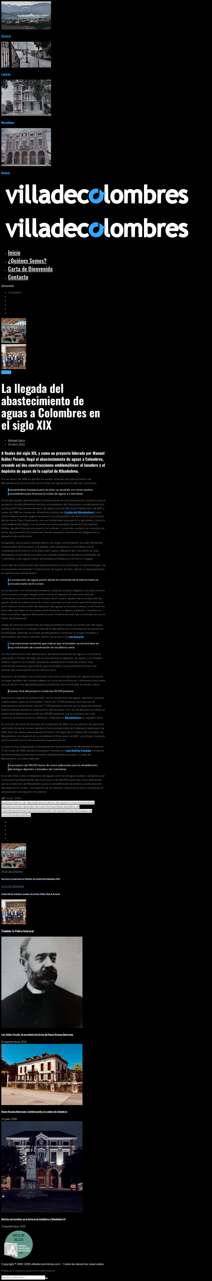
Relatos (5, 173)
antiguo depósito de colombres (33, 807)
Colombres (33, 811)
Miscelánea (7, 122)
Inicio (14, 252)
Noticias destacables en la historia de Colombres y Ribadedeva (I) (33, 1219)
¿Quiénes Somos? (27, 261)
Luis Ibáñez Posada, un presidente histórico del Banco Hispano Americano (37, 1034)
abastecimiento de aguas (17, 802)
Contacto (18, 277)
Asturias (21, 811)
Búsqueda (7, 286)
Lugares (6, 74)
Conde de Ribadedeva (79, 512)
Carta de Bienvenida (30, 269)
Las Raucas (76, 637)
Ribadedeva (73, 717)
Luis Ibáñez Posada (78, 750)
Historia (6, 36)
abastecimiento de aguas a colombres (59, 802)
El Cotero (70, 811)
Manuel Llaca (16, 440)
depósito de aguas (52, 811)
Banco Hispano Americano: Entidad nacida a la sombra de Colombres (34, 1111)
